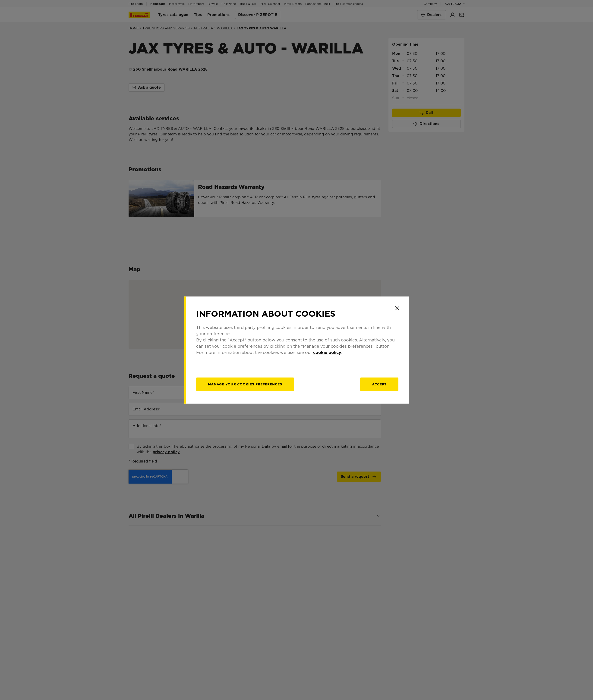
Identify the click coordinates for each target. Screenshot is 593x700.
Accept (379, 384)
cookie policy (327, 352)
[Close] (397, 308)
